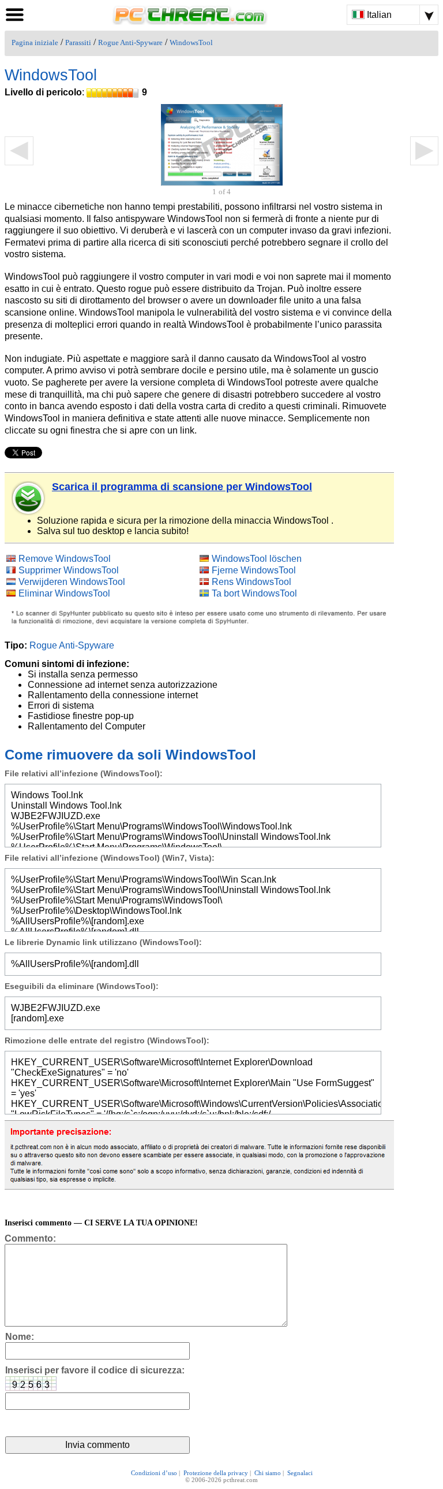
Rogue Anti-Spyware (130, 43)
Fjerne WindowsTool (254, 570)
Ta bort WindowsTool (254, 593)
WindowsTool (191, 43)
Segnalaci (300, 1472)
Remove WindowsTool (64, 559)
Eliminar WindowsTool (64, 593)
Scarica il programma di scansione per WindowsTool (182, 486)
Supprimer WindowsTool (68, 570)
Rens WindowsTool (251, 582)
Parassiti (78, 43)
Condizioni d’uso (154, 1472)
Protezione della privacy (215, 1472)
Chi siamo (267, 1472)
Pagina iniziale (35, 43)
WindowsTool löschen (257, 559)
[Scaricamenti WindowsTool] (29, 498)
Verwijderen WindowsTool (71, 582)
